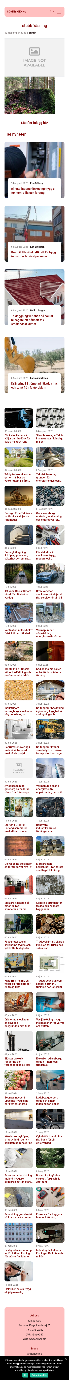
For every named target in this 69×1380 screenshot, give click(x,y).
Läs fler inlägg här (34, 123)
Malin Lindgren (38, 310)
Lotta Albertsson (39, 378)
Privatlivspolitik (39, 1375)
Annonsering (34, 1353)
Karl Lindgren (37, 246)
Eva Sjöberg (36, 183)
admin (32, 32)
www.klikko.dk (37, 1338)
